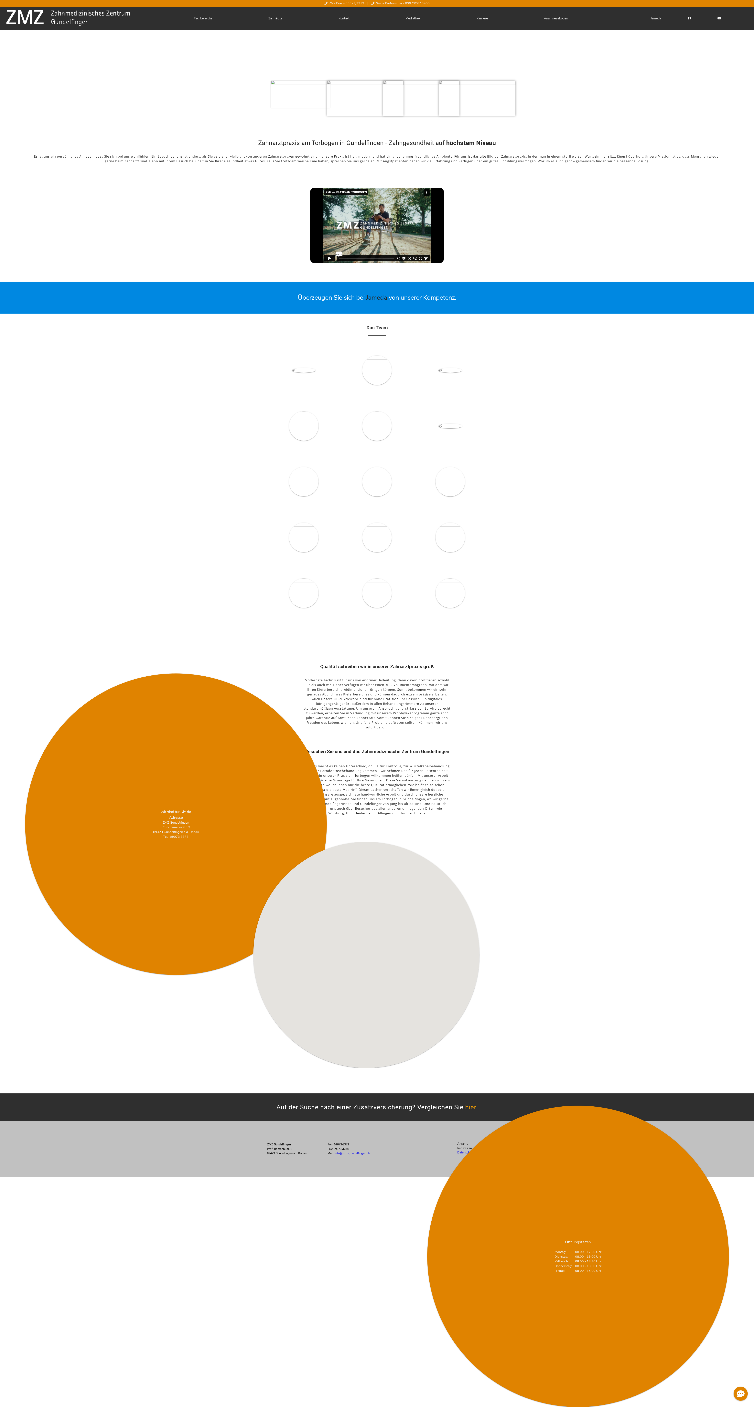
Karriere (482, 18)
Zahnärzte (275, 18)
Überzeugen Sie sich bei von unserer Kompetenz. (377, 297)
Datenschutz (465, 1152)
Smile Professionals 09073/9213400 (403, 3)
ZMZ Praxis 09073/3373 (346, 3)
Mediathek (412, 18)
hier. (471, 1107)
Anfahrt (462, 1144)
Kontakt (344, 18)
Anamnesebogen (556, 18)
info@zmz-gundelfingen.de (352, 1153)
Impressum (464, 1148)
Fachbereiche (203, 18)
